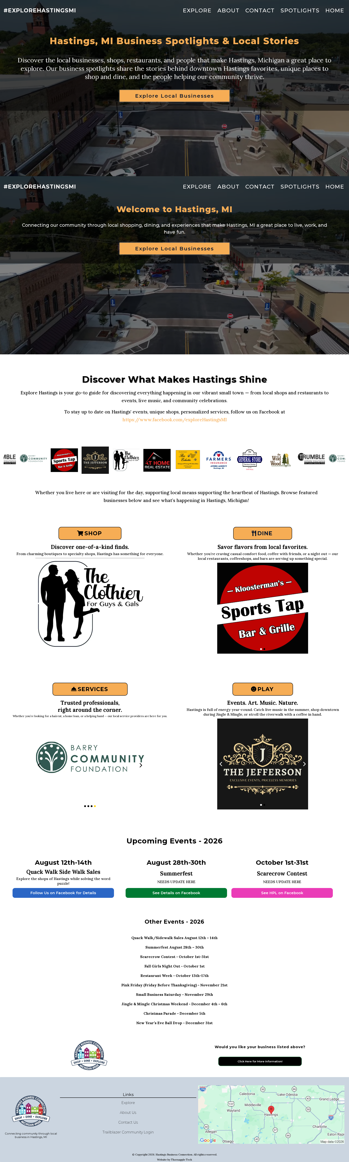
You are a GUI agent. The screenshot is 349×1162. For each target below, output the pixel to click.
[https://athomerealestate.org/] (90, 765)
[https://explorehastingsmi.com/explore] (246, 460)
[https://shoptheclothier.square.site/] (61, 460)
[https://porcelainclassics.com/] (90, 603)
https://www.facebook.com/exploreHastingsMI (175, 420)
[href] (271, 1114)
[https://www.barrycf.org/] (277, 460)
